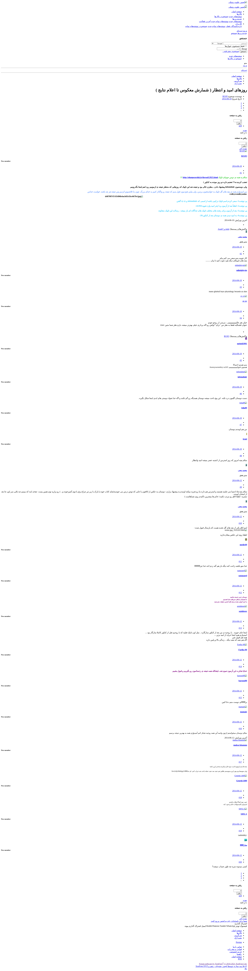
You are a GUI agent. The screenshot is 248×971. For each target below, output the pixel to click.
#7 (241, 425)
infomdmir (242, 377)
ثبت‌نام (244, 70)
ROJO (225, 96)
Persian (239, 942)
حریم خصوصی (235, 952)
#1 (241, 173)
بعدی (245, 130)
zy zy (245, 301)
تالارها (239, 14)
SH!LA (244, 814)
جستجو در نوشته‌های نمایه (196, 26)
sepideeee (243, 611)
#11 (240, 561)
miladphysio (241, 270)
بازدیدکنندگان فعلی (234, 26)
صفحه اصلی (236, 11)
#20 (240, 862)
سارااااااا (243, 845)
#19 (240, 831)
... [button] (241, 110)
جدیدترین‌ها (237, 19)
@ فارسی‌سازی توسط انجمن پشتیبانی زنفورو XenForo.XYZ (221, 966)
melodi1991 (242, 344)
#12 (240, 592)
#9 (241, 487)
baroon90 (243, 681)
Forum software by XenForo (223, 964)
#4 (241, 318)
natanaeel (243, 576)
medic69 (243, 545)
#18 (240, 797)
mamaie (243, 712)
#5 (241, 360)
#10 (240, 523)
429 (240, 126)
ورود (245, 65)
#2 (241, 254)
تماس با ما (237, 947)
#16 (240, 728)
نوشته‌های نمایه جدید (219, 21)
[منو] (246, 5)
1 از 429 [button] (243, 133)
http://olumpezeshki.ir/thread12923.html (200, 177)
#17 (240, 762)
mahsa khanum (240, 745)
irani (245, 439)
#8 (241, 456)
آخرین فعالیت (205, 21)
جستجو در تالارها (221, 16)
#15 (240, 698)
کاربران (238, 24)
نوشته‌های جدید (235, 16)
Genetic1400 (241, 781)
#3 (241, 287)
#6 (241, 394)
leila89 (244, 408)
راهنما (239, 954)
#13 (240, 628)
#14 (240, 666)
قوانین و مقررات (235, 949)
